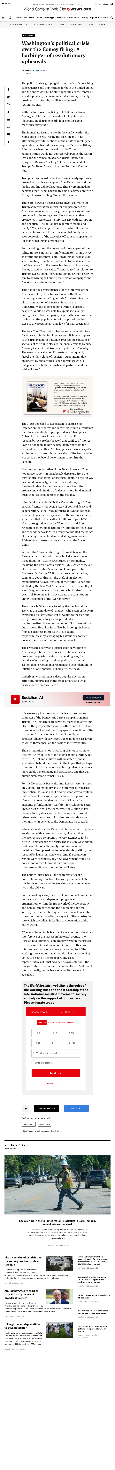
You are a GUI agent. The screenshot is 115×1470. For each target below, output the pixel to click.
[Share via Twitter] (8, 97)
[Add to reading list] (8, 142)
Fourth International (19, 24)
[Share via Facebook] (8, 89)
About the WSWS (75, 24)
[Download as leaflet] (8, 127)
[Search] (111, 18)
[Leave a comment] (8, 134)
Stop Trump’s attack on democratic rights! (41, 1131)
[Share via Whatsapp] (8, 104)
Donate (102, 24)
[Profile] (112, 5)
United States (28, 1124)
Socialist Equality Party (44, 24)
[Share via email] (8, 119)
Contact (98, 4)
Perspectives (44, 1124)
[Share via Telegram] (8, 112)
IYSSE (62, 24)
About (105, 4)
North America (10, 1148)
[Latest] (10, 18)
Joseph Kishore (28, 70)
